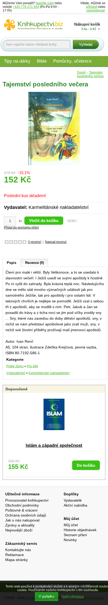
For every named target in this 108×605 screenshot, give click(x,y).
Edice (67, 72)
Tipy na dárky (17, 61)
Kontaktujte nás (18, 550)
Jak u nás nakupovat (22, 520)
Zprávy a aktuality (20, 525)
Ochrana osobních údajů (25, 515)
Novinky (70, 540)
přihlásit (91, 7)
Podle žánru (15, 366)
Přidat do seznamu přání (21, 227)
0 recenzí (34, 242)
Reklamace (14, 555)
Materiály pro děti (21, 72)
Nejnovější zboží (19, 530)
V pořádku (46, 596)
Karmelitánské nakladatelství (59, 207)
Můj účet (71, 525)
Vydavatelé (73, 500)
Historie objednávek (80, 530)
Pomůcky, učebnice (72, 61)
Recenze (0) (34, 263)
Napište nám (45, 3)
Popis (11, 263)
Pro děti (32, 366)
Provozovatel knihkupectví (26, 500)
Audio (50, 72)
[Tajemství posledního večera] (54, 128)
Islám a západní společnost (54, 445)
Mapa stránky (16, 560)
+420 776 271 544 (26, 7)
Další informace (73, 596)
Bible (42, 61)
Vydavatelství (15, 373)
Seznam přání (75, 535)
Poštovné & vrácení (21, 510)
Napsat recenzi (56, 242)
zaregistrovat (95, 10)
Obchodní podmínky (22, 505)
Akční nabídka (75, 505)
